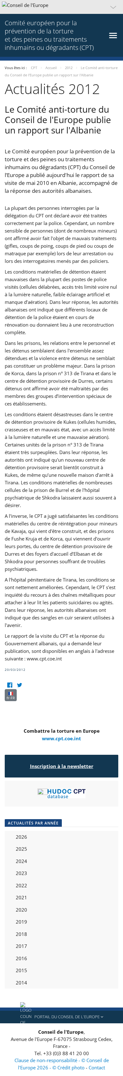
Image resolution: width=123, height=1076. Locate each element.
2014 (21, 982)
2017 (21, 946)
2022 (21, 885)
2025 (21, 849)
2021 (21, 897)
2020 (21, 910)
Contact (97, 1067)
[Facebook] (10, 685)
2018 (21, 934)
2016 (21, 958)
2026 (21, 837)
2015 (21, 970)
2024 (21, 861)
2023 (21, 873)
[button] (61, 7)
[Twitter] (19, 685)
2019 (21, 922)
